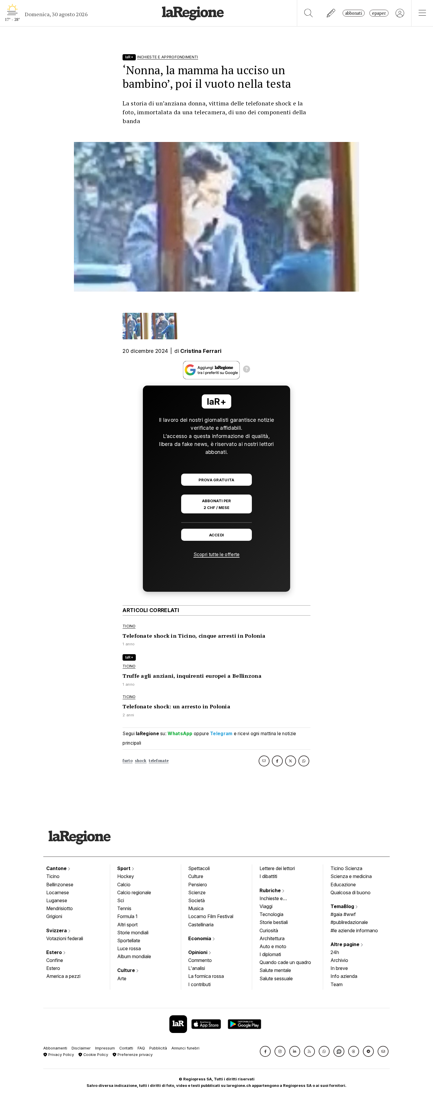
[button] (265, 1051)
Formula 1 (127, 916)
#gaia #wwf (343, 914)
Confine (54, 960)
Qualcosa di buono (350, 892)
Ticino (53, 876)
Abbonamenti (55, 1048)
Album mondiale (134, 956)
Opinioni (198, 952)
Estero (54, 952)
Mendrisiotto (59, 908)
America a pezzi (63, 976)
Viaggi (266, 906)
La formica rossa (206, 976)
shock (141, 760)
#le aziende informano (354, 930)
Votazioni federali (64, 938)
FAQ (141, 1048)
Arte (121, 978)
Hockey (125, 876)
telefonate (158, 760)
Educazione (343, 884)
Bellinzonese (59, 884)
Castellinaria (201, 925)
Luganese (56, 900)
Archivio (339, 960)
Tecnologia (271, 914)
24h (334, 952)
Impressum (105, 1048)
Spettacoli (199, 868)
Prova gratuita (216, 480)
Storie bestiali (274, 922)
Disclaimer (81, 1048)
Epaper (379, 13)
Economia (200, 938)
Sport (124, 868)
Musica (196, 908)
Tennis (124, 908)
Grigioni (54, 916)
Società (196, 900)
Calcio (123, 884)
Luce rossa (129, 948)
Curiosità (269, 930)
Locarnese (57, 892)
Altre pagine (345, 944)
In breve (339, 968)
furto (128, 760)
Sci (120, 900)
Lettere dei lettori (277, 868)
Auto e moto (273, 946)
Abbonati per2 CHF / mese (216, 504)
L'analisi (196, 968)
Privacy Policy (60, 1054)
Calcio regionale (134, 892)
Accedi (216, 535)
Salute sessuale (276, 978)
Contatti (126, 1048)
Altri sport (127, 925)
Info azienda (343, 976)
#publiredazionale (349, 922)
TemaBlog (342, 906)
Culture (126, 970)
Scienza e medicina (351, 876)
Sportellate (128, 940)
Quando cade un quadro (285, 962)
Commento (200, 960)
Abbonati (353, 13)
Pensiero (197, 884)
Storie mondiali (132, 932)
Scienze (197, 892)
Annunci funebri (185, 1048)
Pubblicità (158, 1048)
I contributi (199, 984)
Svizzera (57, 930)
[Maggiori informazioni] (246, 370)
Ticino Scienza (346, 868)
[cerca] (308, 13)
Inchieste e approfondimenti (277, 898)
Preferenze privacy (134, 1054)
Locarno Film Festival (210, 916)
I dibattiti (268, 876)
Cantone (57, 868)
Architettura (272, 938)
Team (336, 984)
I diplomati (270, 954)
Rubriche (271, 890)
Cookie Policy (95, 1054)
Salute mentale (275, 970)
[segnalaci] (331, 13)
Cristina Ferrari (201, 351)
